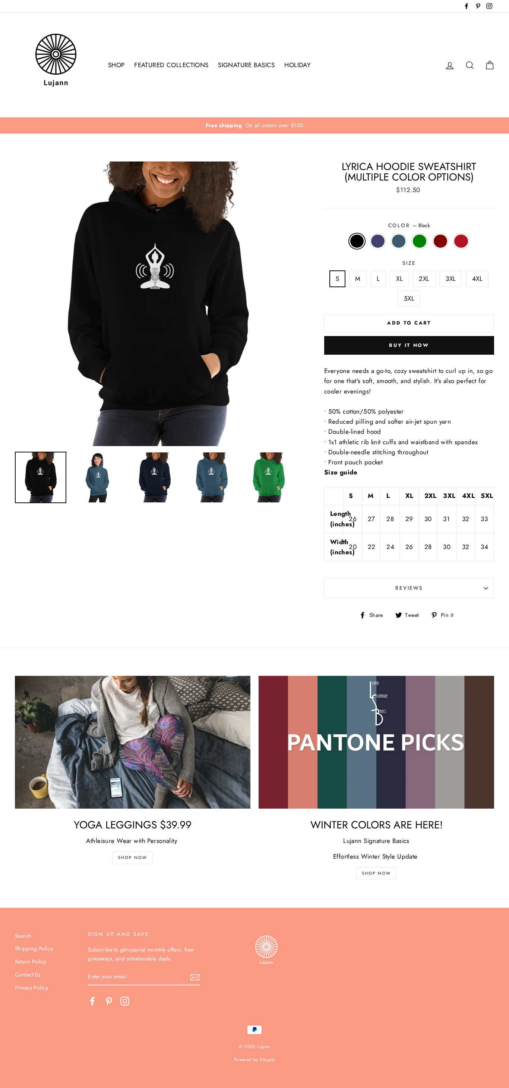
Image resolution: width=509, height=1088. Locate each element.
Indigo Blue (399, 241)
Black (357, 241)
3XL (451, 278)
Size (408, 263)
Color (409, 225)
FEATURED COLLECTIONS (171, 64)
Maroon (441, 241)
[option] (254, 125)
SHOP (116, 64)
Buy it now (409, 345)
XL (399, 278)
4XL (477, 278)
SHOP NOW (376, 873)
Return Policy (31, 961)
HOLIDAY (297, 64)
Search (23, 936)
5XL (409, 298)
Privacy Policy (31, 987)
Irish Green (420, 241)
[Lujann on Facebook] (92, 1001)
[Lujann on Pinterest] (108, 1001)
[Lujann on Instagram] (124, 1001)
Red (461, 241)
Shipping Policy (34, 948)
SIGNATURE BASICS (246, 64)
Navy (378, 241)
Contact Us (28, 974)
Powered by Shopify (254, 1059)
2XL (424, 278)
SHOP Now (133, 857)
